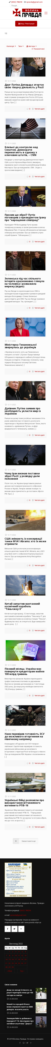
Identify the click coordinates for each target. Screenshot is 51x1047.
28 (6, 967)
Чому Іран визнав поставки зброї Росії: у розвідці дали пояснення (22, 476)
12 (22, 956)
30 (13, 967)
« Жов (9, 971)
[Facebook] (20, 1043)
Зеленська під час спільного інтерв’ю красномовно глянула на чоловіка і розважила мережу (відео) (24, 282)
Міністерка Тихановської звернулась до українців (21, 346)
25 (19, 963)
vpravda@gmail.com (34, 2)
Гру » (22, 971)
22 (9, 963)
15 (9, 959)
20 (25, 959)
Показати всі (39, 49)
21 (6, 963)
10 (16, 956)
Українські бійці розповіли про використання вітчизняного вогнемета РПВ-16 (24, 802)
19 (22, 959)
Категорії (10, 46)
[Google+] (23, 1043)
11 (19, 956)
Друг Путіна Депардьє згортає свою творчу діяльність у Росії (24, 86)
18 (19, 959)
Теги (20, 46)
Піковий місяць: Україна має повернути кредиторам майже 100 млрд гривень (24, 671)
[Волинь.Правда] (25, 13)
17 (16, 959)
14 (6, 959)
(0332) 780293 (16, 2)
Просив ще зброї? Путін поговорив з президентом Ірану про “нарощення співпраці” (25, 217)
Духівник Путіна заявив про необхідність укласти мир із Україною (23, 411)
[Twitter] (27, 1043)
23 (13, 963)
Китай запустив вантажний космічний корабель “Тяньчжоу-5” (22, 606)
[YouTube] (31, 1043)
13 (25, 956)
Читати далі (39, 109)
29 (9, 967)
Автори (31, 46)
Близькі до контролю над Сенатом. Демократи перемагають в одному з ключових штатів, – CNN (21, 151)
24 (16, 963)
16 (13, 959)
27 (25, 963)
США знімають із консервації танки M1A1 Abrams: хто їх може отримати (25, 541)
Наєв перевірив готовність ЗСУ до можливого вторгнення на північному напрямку (24, 736)
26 (22, 963)
